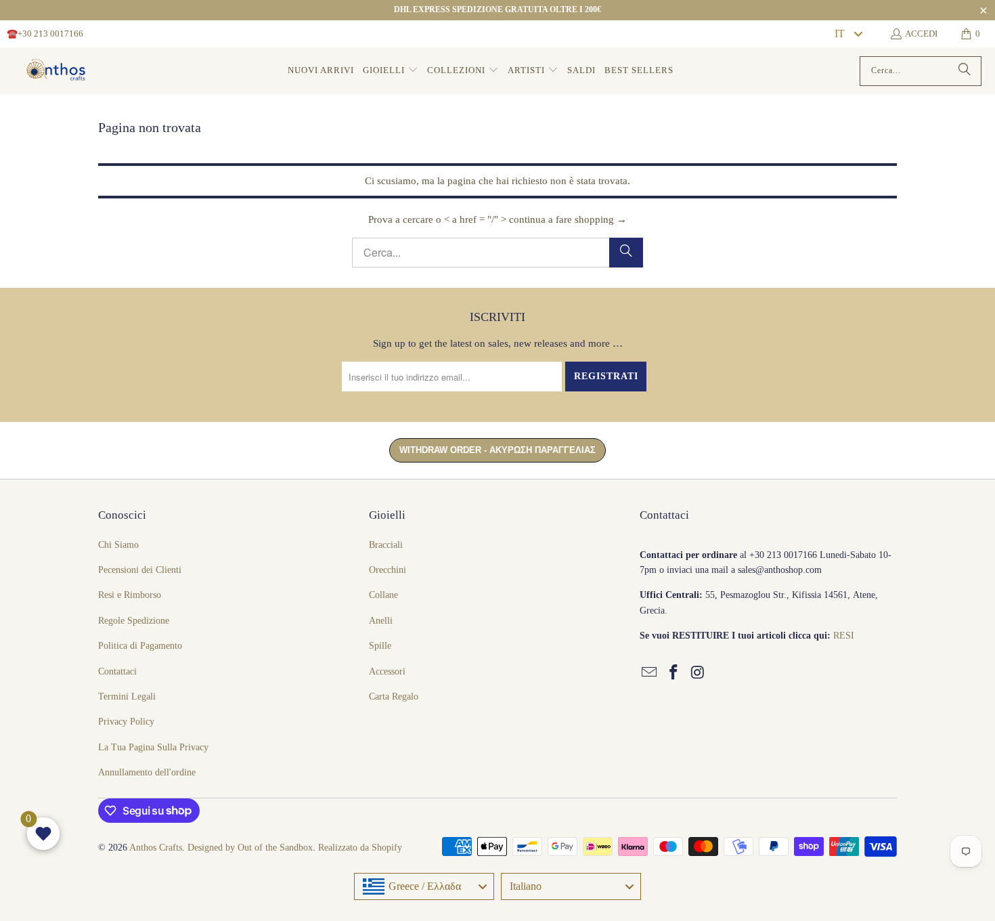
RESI (843, 635)
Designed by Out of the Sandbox (250, 847)
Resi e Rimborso (129, 595)
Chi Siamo (118, 545)
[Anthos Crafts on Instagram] (698, 673)
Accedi (921, 33)
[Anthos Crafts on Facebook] (674, 673)
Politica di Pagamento (140, 646)
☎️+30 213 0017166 (45, 33)
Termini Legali (127, 696)
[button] (390, 70)
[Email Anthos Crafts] (650, 673)
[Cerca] (964, 71)
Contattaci (117, 671)
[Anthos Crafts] (58, 71)
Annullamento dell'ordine (147, 772)
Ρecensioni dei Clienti (139, 570)
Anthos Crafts (155, 847)
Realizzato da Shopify (360, 847)
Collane (383, 595)
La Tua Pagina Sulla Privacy (153, 747)
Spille (380, 646)
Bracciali (386, 545)
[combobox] (847, 33)
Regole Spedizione (133, 621)
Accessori (387, 671)
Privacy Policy (126, 721)
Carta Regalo (393, 696)
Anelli (381, 621)
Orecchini (387, 570)
